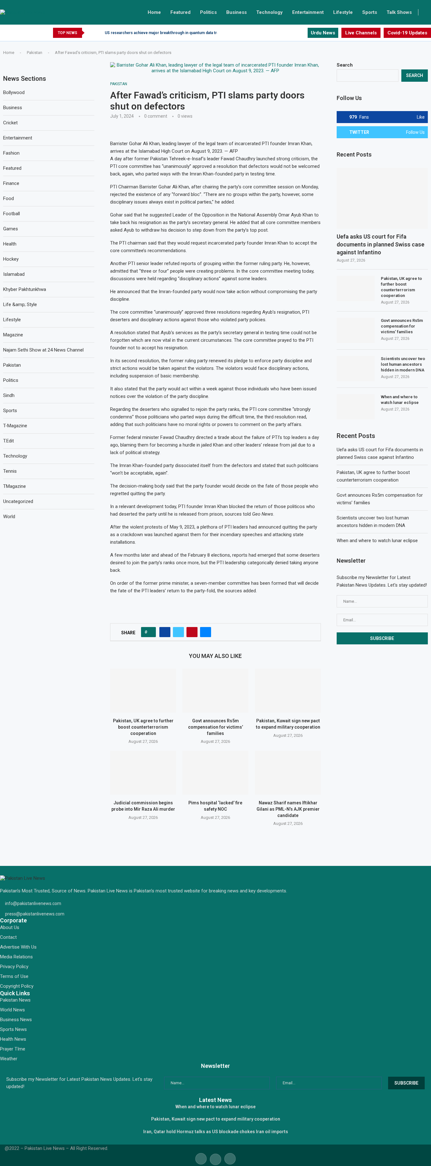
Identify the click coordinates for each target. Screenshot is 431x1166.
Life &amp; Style (20, 304)
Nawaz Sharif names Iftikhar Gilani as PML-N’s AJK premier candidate (287, 809)
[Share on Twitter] (178, 632)
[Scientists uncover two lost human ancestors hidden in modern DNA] (356, 368)
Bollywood (14, 92)
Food (8, 198)
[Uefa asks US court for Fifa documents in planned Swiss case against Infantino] (382, 198)
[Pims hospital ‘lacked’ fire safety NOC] (215, 773)
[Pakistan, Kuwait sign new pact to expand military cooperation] (288, 691)
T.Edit (8, 441)
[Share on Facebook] (164, 632)
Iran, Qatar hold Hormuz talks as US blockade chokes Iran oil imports (215, 1131)
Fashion (11, 153)
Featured (180, 12)
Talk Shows (399, 12)
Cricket (10, 123)
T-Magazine (15, 426)
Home (154, 12)
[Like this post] (150, 632)
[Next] (98, 33)
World (9, 516)
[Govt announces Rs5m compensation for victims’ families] (215, 691)
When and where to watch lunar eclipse (400, 399)
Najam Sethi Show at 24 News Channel (43, 350)
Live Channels (361, 33)
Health (9, 244)
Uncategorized (18, 501)
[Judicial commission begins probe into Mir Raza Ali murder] (143, 773)
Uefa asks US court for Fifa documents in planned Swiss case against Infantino (380, 244)
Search (345, 65)
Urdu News (323, 33)
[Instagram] (302, 32)
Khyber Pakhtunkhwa (24, 289)
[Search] (428, 12)
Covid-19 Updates (407, 33)
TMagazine (14, 486)
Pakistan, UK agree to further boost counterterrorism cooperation (143, 727)
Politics (208, 12)
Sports (369, 12)
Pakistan (34, 52)
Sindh (9, 395)
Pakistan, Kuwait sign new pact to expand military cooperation (215, 1119)
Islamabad (14, 274)
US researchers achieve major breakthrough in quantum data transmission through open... (185, 33)
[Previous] (90, 33)
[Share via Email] (205, 632)
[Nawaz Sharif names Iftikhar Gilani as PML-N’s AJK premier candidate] (288, 773)
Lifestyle (343, 12)
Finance (11, 183)
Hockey (11, 259)
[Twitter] (295, 32)
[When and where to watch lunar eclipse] (356, 406)
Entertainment (308, 12)
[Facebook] (288, 32)
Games (10, 229)
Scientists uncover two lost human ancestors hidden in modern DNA (403, 364)
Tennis (10, 471)
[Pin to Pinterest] (192, 632)
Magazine (13, 335)
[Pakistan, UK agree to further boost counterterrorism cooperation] (143, 691)
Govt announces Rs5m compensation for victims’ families (215, 727)
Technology (269, 12)
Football (11, 213)
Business (236, 12)
